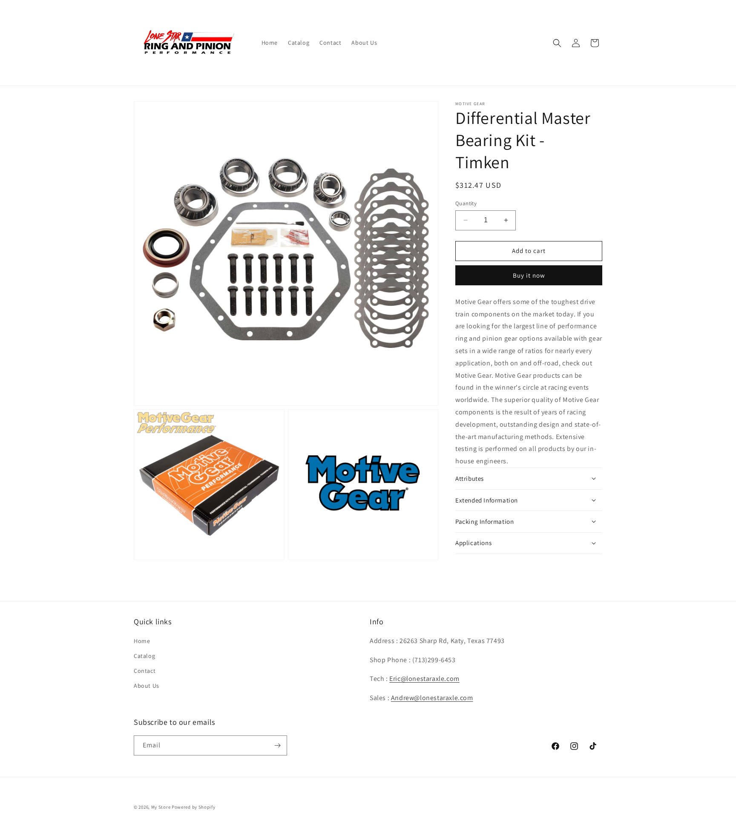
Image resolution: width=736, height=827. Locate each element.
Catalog (144, 656)
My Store (161, 807)
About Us (146, 685)
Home (142, 641)
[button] (557, 43)
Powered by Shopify (194, 807)
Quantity (466, 203)
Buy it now (529, 275)
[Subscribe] (277, 745)
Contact (144, 671)
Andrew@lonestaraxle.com (432, 697)
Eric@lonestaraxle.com (424, 678)
